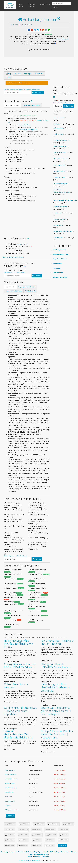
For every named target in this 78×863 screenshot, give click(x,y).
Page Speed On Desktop (27, 287)
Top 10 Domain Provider (31, 105)
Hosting (42, 4)
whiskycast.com (10, 783)
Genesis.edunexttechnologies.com (65, 200)
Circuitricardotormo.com (62, 140)
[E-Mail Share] (49, 30)
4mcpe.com (8, 797)
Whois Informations (12, 105)
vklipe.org (8, 805)
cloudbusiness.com (11, 788)
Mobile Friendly (30, 291)
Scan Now (37, 276)
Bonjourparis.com (60, 171)
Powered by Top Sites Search (29, 860)
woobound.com (10, 801)
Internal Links (10, 287)
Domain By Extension (32, 5)
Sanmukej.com (58, 237)
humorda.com (9, 792)
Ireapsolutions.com (60, 219)
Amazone (39, 73)
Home (12, 25)
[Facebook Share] (28, 30)
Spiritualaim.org (59, 128)
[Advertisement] (27, 218)
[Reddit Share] (46, 30)
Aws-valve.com (59, 118)
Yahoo (18, 73)
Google (28, 73)
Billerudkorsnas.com (61, 159)
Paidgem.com (58, 134)
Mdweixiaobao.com (60, 207)
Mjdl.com (57, 124)
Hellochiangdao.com (24, 25)
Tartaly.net (57, 213)
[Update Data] (31, 101)
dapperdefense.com (11, 779)
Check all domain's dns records (13, 257)
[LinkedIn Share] (37, 30)
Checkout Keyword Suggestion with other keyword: (22, 89)
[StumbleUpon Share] (43, 30)
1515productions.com (12, 810)
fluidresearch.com (10, 770)
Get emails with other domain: (63, 103)
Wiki (9, 78)
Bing (9, 73)
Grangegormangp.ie (61, 183)
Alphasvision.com (59, 153)
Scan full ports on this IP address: (15, 556)
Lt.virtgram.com (59, 177)
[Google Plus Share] (31, 30)
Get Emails (69, 106)
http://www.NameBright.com (28, 129)
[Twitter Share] (34, 30)
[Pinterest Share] (40, 30)
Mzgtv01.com (58, 225)
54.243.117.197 (21, 244)
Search (55, 7)
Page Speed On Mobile (14, 291)
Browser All (10, 816)
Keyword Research (21, 5)
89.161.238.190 (59, 165)
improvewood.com (11, 774)
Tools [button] (48, 4)
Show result (38, 93)
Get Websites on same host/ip (14, 272)
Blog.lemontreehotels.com (63, 231)
